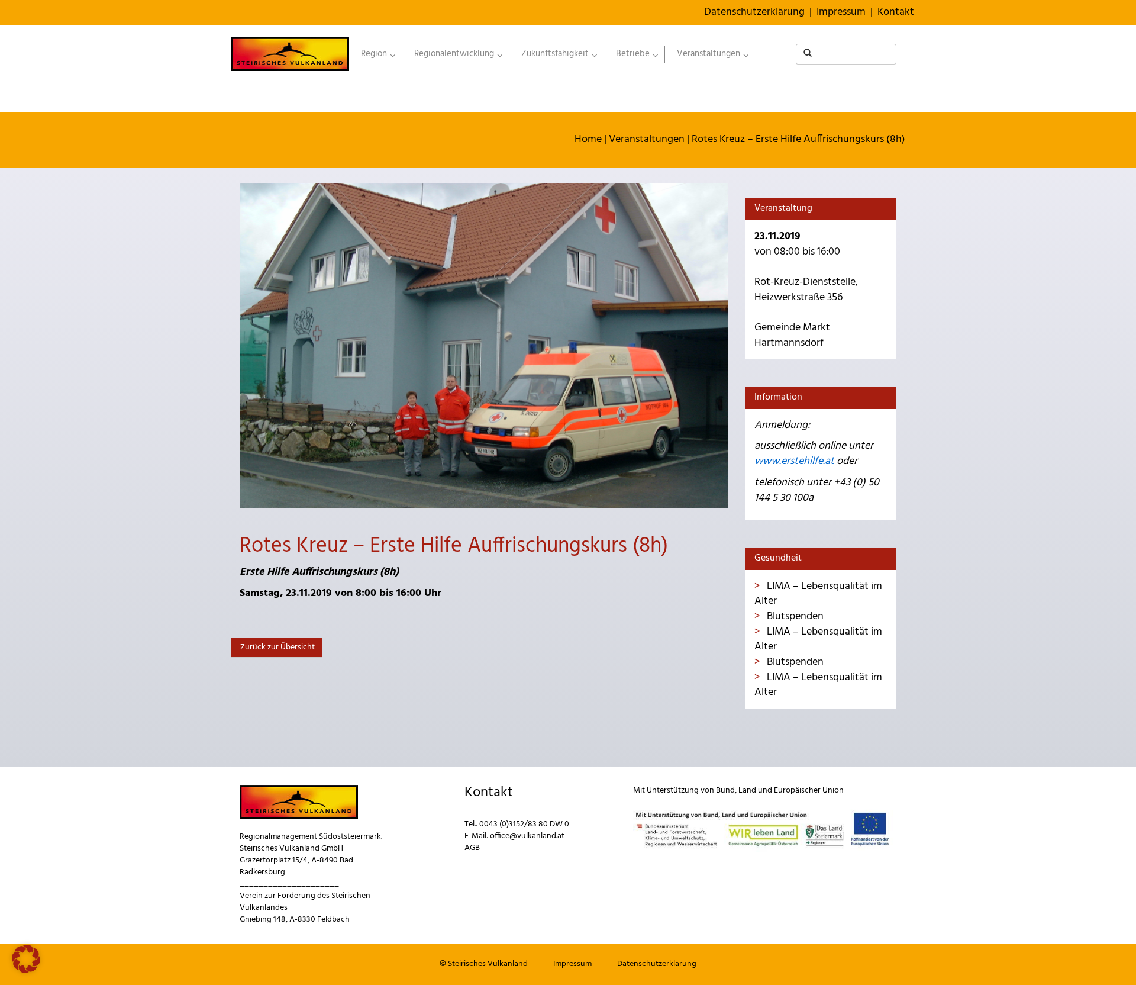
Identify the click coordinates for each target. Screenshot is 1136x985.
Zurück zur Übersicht (276, 647)
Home (588, 139)
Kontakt (895, 12)
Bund (725, 790)
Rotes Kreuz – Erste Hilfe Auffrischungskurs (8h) (798, 139)
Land (747, 790)
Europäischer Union (809, 790)
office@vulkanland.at (527, 836)
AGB (472, 848)
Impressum (841, 12)
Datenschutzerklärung (754, 12)
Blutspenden (794, 616)
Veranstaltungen (647, 139)
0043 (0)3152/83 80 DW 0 (524, 824)
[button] (26, 959)
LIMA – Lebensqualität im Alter (818, 594)
